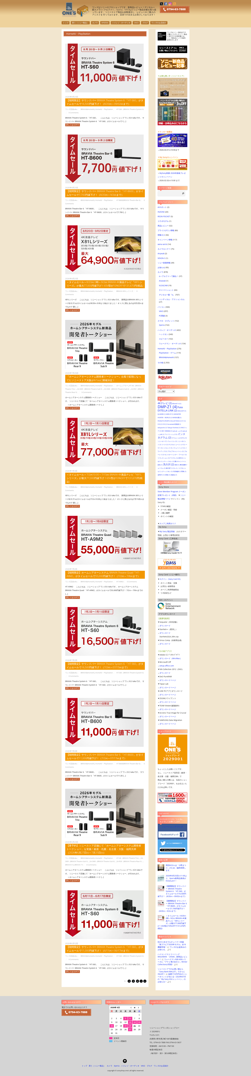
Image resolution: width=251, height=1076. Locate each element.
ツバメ (165, 444)
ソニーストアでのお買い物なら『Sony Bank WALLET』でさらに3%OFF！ (171, 971)
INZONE (161, 212)
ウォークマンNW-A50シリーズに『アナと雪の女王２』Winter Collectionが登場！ (172, 962)
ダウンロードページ (167, 680)
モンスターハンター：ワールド (175, 455)
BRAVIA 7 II (79, 865)
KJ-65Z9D (162, 414)
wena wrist (162, 244)
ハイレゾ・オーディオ (121, 23)
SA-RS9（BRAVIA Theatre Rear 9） (130, 861)
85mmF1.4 (176, 404)
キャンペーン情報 (165, 239)
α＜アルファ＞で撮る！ (168, 276)
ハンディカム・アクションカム (172, 299)
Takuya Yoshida (173, 428)
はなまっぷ (177, 431)
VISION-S (161, 258)
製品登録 (171, 531)
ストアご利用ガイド (167, 523)
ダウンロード (164, 625)
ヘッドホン (163, 334)
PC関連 (162, 315)
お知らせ (161, 267)
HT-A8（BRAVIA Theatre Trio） (128, 858)
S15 (164, 424)
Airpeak (161, 253)
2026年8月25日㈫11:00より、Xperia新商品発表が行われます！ (176, 878)
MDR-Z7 (169, 414)
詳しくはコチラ (72, 124)
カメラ (95, 23)
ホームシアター (122, 385)
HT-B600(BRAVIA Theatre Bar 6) (128, 200)
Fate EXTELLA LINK (170, 409)
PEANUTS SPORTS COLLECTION (169, 421)
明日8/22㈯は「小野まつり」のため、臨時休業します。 (176, 868)
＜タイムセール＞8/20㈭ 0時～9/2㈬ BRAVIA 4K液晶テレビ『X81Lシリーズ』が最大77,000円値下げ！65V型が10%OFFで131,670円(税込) (105, 283)
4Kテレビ (165, 403)
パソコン (161, 307)
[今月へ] (135, 1007)
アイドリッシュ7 (170, 434)
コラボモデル (163, 221)
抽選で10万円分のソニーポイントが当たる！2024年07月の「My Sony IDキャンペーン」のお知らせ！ (172, 978)
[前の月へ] (130, 1007)
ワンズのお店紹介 (159, 23)
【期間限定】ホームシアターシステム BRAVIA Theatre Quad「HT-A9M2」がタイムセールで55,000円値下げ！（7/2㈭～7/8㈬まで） (103, 574)
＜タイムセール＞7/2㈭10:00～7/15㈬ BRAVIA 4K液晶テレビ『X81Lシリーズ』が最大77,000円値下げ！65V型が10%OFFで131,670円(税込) (104, 478)
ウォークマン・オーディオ (170, 343)
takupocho (162, 428)
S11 (183, 421)
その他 (160, 362)
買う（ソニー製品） (80, 23)
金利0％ (161, 475)
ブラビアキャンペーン (175, 451)
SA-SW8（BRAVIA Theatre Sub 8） (117, 389)
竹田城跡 (177, 471)
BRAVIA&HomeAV (88, 109)
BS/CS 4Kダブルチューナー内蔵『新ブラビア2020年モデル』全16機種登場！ (172, 944)
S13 (160, 424)
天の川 (168, 464)
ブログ (145, 23)
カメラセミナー (164, 249)
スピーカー (163, 339)
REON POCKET (164, 216)
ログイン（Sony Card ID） (170, 579)
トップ (65, 23)
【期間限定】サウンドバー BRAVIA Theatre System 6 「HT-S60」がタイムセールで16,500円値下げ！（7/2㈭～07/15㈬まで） (105, 665)
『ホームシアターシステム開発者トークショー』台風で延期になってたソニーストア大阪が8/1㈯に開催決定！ (104, 378)
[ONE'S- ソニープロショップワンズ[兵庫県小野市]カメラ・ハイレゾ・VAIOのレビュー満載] (76, 15)
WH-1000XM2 (167, 431)
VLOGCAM (163, 285)
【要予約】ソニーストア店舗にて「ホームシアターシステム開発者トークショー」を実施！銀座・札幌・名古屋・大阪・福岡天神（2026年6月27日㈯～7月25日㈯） (104, 849)
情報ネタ (161, 235)
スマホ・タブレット (166, 321)
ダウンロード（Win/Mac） (170, 658)
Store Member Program (168, 491)
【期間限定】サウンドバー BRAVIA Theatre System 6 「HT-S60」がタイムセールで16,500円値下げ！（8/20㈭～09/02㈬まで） (105, 102)
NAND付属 (176, 417)
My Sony (163, 531)
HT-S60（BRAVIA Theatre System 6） (130, 109)
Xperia (104, 23)
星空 (177, 465)
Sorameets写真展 (174, 424)
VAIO (136, 23)
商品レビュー (163, 225)
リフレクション (164, 458)
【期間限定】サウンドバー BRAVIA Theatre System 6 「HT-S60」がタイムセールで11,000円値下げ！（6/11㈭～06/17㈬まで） (105, 948)
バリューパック (179, 448)
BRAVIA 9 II (69, 865)
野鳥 (183, 471)
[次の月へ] (139, 1007)
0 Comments (74, 112)
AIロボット (162, 207)
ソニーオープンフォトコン (167, 441)
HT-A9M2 (120, 581)
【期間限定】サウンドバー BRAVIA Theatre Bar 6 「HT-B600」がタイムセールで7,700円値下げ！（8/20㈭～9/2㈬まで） (105, 192)
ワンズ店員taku (71, 109)
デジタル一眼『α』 (167, 294)
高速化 (174, 475)
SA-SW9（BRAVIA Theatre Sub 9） (90, 389)
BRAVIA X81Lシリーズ (124, 291)
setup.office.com (166, 665)
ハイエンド (167, 448)
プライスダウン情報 (166, 230)
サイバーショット (166, 290)
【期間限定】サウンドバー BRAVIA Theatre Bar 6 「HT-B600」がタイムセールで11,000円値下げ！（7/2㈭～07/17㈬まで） (105, 756)
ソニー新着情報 (164, 262)
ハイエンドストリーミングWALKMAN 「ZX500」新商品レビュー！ (172, 957)
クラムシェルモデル (179, 438)
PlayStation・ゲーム (167, 353)
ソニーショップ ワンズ (172, 827)
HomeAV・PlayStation (104, 109)
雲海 (167, 475)
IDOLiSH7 (182, 411)
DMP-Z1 (167, 406)
